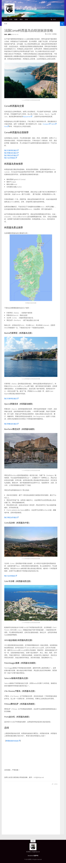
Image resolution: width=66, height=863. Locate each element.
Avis (5, 126)
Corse (49, 34)
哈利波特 (63, 492)
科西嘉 (55, 34)
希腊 (63, 554)
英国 (63, 671)
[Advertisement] (30, 754)
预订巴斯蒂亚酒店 (10, 150)
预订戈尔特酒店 (9, 158)
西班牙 (63, 692)
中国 (63, 448)
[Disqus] (30, 810)
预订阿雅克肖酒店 (10, 153)
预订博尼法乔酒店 (10, 155)
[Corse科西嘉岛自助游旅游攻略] (30, 80)
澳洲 (21, 19)
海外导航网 (63, 779)
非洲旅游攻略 (63, 715)
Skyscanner (26, 116)
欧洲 (16, 19)
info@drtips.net (36, 852)
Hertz (53, 124)
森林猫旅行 (63, 793)
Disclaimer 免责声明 (33, 855)
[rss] (61, 37)
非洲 (26, 19)
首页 (5, 19)
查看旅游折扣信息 (12, 741)
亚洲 (10, 19)
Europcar (46, 124)
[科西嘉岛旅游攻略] (30, 267)
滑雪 (63, 654)
